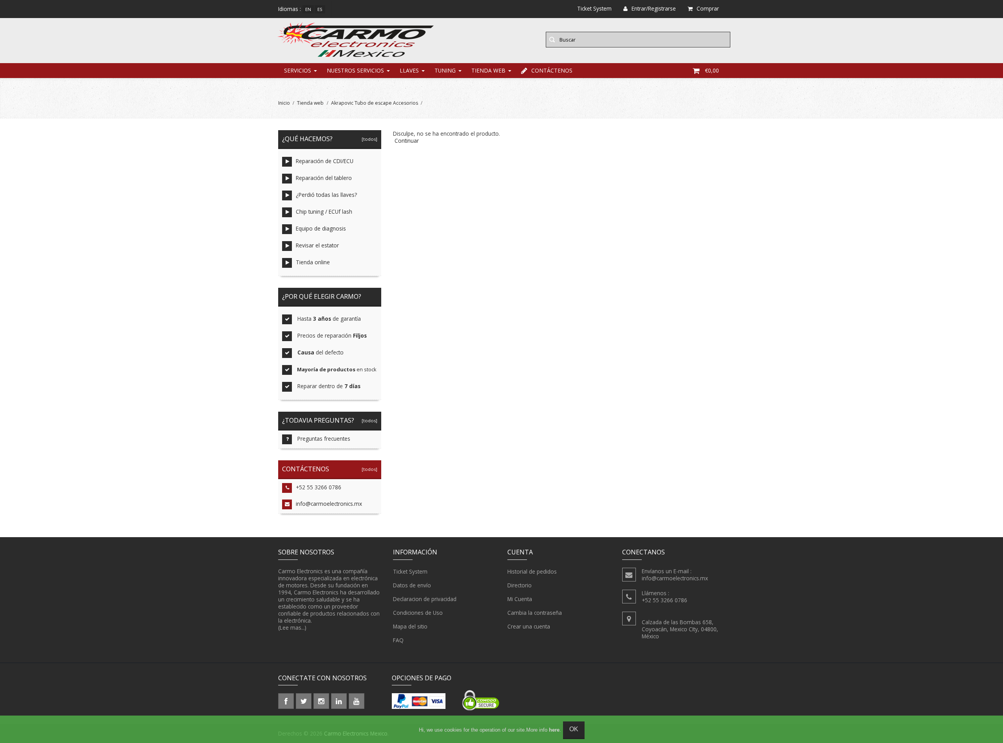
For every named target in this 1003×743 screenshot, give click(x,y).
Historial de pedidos (532, 571)
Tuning (445, 70)
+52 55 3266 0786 (318, 487)
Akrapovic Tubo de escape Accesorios (374, 103)
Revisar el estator (317, 245)
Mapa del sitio (410, 626)
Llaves (409, 70)
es (319, 9)
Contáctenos (551, 70)
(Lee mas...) (292, 627)
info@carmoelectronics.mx (329, 503)
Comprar (708, 8)
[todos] (368, 139)
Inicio (284, 103)
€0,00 (712, 70)
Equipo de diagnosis (321, 228)
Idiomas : (289, 9)
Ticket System (410, 571)
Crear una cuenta (528, 626)
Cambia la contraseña (534, 612)
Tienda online (313, 262)
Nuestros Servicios (355, 70)
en (308, 9)
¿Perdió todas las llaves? (326, 194)
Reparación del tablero (324, 178)
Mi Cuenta (519, 599)
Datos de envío (412, 585)
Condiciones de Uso (418, 612)
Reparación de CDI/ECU (324, 161)
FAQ (398, 640)
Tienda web (488, 70)
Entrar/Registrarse (654, 8)
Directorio (519, 585)
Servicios (297, 70)
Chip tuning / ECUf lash (324, 211)
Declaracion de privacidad (424, 599)
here (554, 730)
